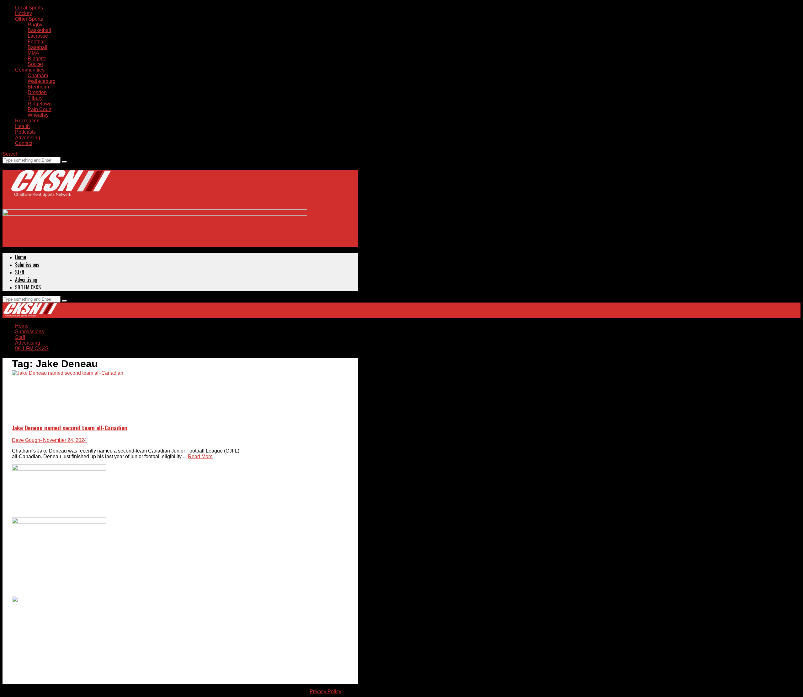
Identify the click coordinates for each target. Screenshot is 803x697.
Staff (19, 272)
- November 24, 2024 (63, 440)
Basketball (39, 30)
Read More (200, 456)
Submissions (27, 264)
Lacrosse (38, 36)
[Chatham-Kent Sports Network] (60, 189)
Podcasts (25, 132)
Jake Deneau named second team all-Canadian (69, 427)
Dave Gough (26, 440)
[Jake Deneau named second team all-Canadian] (67, 373)
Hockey (23, 13)
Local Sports (29, 7)
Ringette (37, 58)
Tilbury (35, 98)
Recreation (27, 120)
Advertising (27, 137)
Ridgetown (40, 103)
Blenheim (38, 86)
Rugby (35, 24)
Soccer (35, 64)
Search (11, 154)
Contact (23, 143)
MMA (33, 53)
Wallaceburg (42, 81)
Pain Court (39, 109)
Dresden (37, 92)
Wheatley (38, 115)
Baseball (37, 47)
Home (20, 257)
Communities (30, 69)
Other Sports (29, 19)
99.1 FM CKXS (28, 287)
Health (22, 126)
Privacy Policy (325, 691)
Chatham (38, 75)
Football (37, 41)
